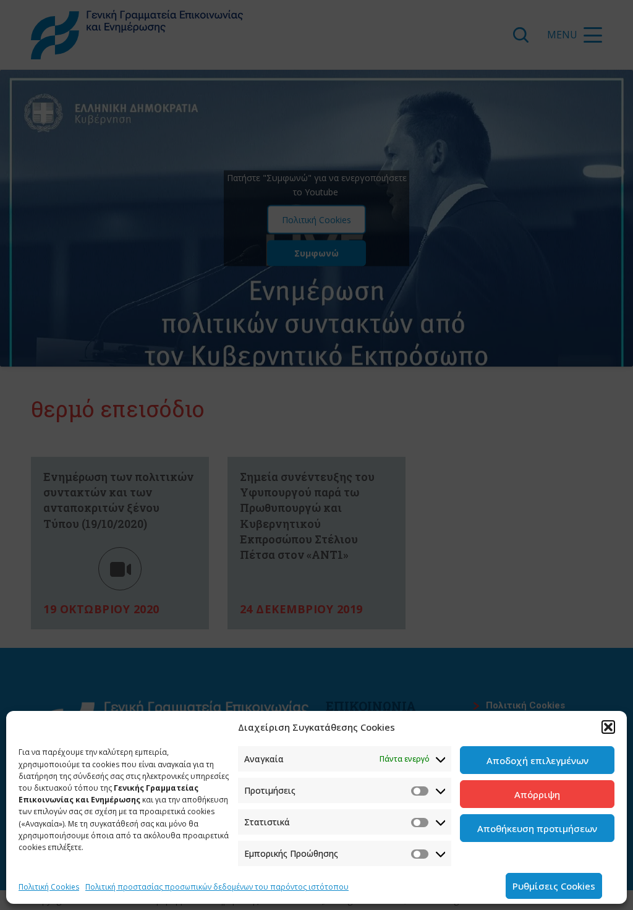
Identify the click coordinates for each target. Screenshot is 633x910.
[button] (608, 727)
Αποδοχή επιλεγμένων (537, 760)
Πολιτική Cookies (49, 887)
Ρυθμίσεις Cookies (553, 886)
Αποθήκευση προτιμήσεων (537, 828)
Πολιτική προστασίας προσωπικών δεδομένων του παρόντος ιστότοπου (217, 887)
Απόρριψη (537, 794)
